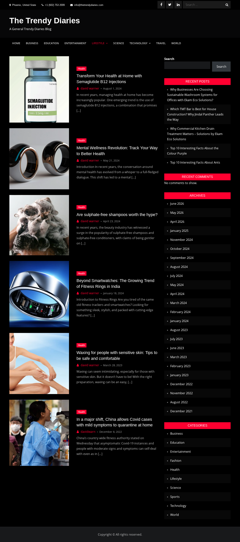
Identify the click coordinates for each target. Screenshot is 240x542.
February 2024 (180, 312)
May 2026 (177, 213)
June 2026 (177, 204)
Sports (175, 497)
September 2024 (182, 258)
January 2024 (179, 321)
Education (51, 43)
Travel (161, 43)
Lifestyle (98, 43)
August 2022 (179, 402)
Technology (138, 43)
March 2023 (178, 357)
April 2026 (177, 222)
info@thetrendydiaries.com (88, 5)
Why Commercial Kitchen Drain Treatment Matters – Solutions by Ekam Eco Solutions (195, 134)
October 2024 (179, 249)
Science (118, 43)
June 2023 (177, 348)
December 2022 (181, 384)
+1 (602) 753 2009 (55, 5)
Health (81, 68)
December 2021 (181, 411)
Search (169, 59)
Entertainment (75, 43)
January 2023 (179, 375)
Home (16, 43)
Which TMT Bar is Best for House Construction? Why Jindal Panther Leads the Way (195, 114)
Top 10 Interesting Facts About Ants (195, 162)
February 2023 (180, 366)
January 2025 (179, 231)
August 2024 (179, 267)
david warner (90, 88)
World (176, 43)
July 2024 (176, 276)
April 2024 (177, 294)
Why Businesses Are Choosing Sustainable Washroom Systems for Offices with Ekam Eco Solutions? (192, 94)
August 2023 (179, 330)
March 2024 (178, 303)
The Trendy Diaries (44, 20)
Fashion (175, 461)
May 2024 (177, 285)
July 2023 (176, 339)
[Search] (227, 4)
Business (32, 43)
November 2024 (181, 240)
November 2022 (181, 393)
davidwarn (88, 432)
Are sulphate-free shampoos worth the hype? (117, 214)
